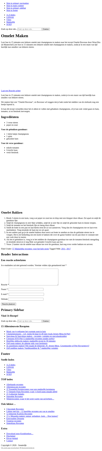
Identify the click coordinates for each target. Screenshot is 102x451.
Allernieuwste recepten (16, 387)
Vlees (8, 369)
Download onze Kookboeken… (19, 433)
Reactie (5, 285)
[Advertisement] (51, 68)
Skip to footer (12, 10)
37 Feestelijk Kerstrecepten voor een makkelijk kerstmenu (30, 389)
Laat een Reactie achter (11, 91)
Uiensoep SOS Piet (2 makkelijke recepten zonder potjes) (30, 338)
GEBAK (10, 367)
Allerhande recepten (14, 384)
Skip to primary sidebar (16, 8)
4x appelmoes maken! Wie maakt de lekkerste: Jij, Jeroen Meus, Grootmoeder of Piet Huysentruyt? (47, 346)
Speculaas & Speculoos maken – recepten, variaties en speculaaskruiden (36, 336)
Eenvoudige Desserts (15, 418)
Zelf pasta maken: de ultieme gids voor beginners (26, 343)
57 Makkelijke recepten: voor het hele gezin (30, 249)
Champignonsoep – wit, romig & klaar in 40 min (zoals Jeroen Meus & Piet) (38, 334)
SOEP (9, 374)
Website (4, 299)
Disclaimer (10, 436)
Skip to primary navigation (17, 3)
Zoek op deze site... (9, 29)
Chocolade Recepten (15, 409)
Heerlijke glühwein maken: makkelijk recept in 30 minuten (31, 341)
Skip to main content (15, 5)
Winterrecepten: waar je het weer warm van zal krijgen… (30, 399)
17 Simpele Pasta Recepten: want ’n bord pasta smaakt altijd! (31, 392)
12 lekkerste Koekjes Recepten (19, 414)
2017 (68, 249)
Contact (9, 441)
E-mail (4, 294)
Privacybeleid (12, 438)
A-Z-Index (10, 365)
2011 (63, 249)
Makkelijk (10, 372)
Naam (4, 289)
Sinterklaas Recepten (15, 423)
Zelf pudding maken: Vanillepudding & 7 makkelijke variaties (32, 348)
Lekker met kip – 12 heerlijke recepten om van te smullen (30, 411)
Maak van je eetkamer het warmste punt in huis (26, 331)
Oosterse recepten (13, 421)
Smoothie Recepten (14, 396)
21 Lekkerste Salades (15, 394)
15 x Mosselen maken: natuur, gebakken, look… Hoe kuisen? (32, 416)
